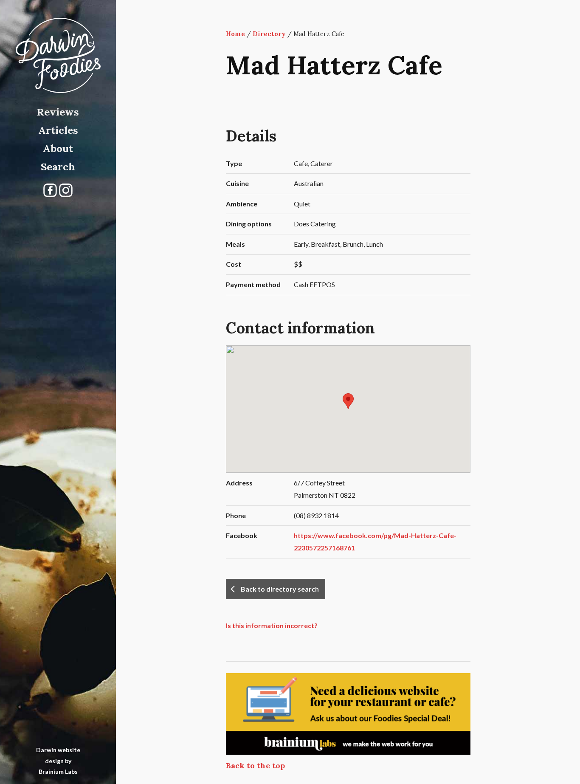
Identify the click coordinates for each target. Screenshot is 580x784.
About (58, 148)
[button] (348, 401)
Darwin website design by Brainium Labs (58, 760)
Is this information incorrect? (272, 625)
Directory (269, 34)
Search (58, 166)
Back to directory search (280, 589)
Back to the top (255, 765)
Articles (58, 130)
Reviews (58, 111)
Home (235, 34)
